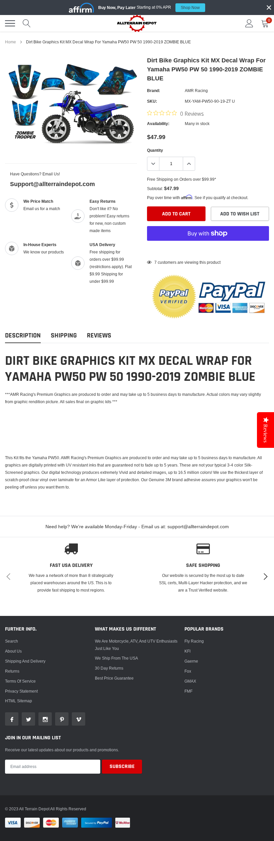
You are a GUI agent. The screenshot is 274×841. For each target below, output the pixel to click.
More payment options (208, 249)
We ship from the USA (116, 658)
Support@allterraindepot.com (52, 183)
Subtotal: (155, 188)
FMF (188, 691)
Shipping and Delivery (25, 661)
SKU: (152, 101)
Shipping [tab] (64, 335)
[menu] (10, 23)
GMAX (190, 681)
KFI (187, 651)
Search (11, 641)
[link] (11, 719)
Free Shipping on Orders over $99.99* (181, 179)
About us (13, 651)
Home (10, 41)
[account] (249, 23)
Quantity (155, 150)
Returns (12, 671)
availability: (158, 123)
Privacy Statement (21, 691)
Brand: (153, 90)
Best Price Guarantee (114, 678)
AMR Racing (196, 90)
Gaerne (191, 661)
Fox (187, 671)
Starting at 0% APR (149, 7)
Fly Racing (194, 641)
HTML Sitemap (18, 700)
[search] (27, 23)
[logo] (137, 23)
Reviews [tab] (99, 335)
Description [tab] (23, 335)
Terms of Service (20, 681)
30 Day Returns (109, 668)
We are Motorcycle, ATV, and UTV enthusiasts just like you (136, 645)
